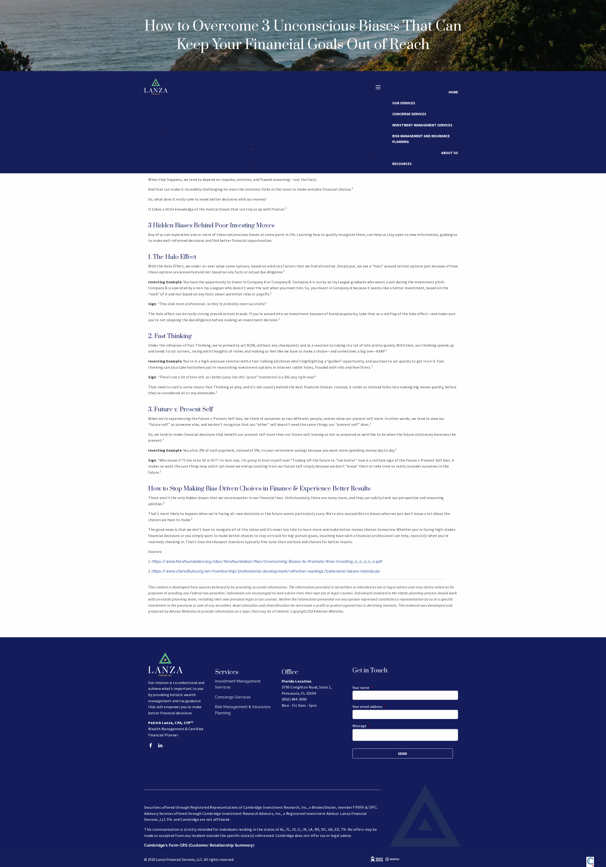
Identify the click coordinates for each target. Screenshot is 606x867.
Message (376, 725)
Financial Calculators (429, 174)
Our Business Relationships (417, 196)
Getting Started (438, 185)
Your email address (384, 706)
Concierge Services (409, 114)
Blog (396, 174)
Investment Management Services (422, 125)
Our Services (403, 103)
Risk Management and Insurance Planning (421, 139)
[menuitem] (446, 229)
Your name (377, 687)
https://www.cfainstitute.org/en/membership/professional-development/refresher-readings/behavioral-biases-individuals (266, 571)
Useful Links (403, 185)
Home (453, 92)
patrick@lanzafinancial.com (432, 218)
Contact (450, 207)
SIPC (373, 807)
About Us (449, 153)
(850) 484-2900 (446, 229)
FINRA (358, 807)
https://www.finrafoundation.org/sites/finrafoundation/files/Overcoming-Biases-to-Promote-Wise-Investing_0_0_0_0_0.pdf (267, 561)
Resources (402, 163)
